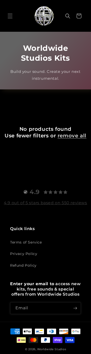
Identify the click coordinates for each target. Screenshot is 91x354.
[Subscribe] (75, 308)
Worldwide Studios (51, 349)
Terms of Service (26, 242)
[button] (10, 16)
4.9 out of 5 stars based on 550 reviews (45, 202)
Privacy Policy (23, 253)
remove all (72, 136)
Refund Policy (23, 265)
